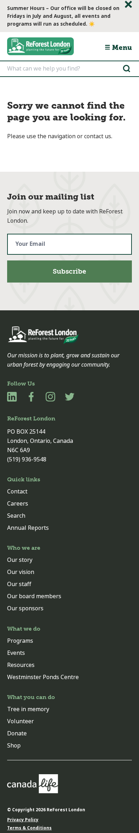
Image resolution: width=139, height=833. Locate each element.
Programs (20, 641)
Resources (21, 665)
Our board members (34, 596)
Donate (17, 733)
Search (16, 516)
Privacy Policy (22, 820)
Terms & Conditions (29, 828)
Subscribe (69, 271)
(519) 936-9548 (26, 459)
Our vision (20, 572)
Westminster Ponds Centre (43, 677)
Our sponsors (25, 608)
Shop (14, 745)
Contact (17, 491)
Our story (19, 560)
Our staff (19, 584)
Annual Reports (28, 528)
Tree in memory (28, 709)
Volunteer (20, 721)
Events (16, 653)
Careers (17, 504)
